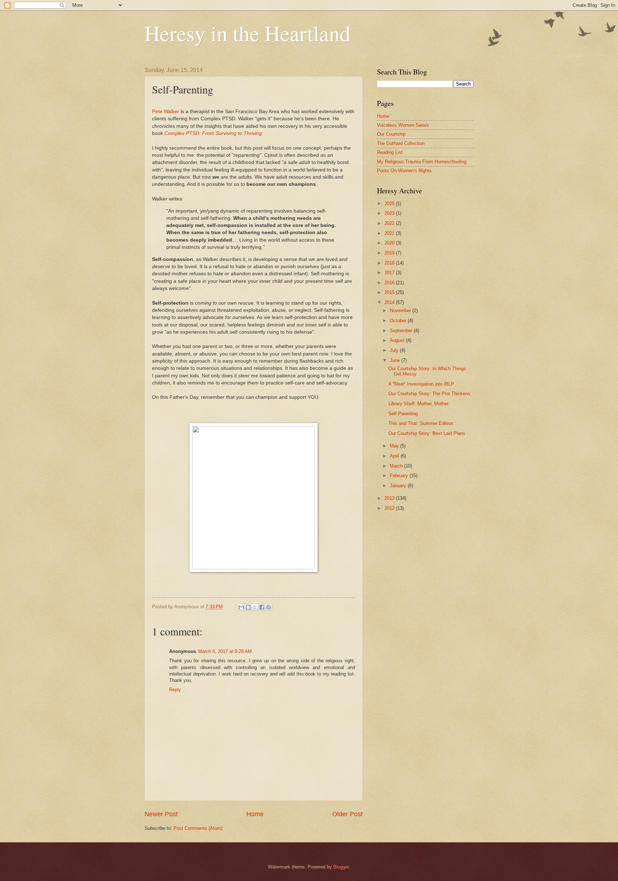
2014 (390, 302)
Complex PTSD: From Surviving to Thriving (213, 133)
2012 (390, 508)
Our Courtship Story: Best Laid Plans (426, 433)
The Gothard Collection (401, 143)
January (399, 485)
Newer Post (161, 814)
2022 (390, 223)
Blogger (341, 867)
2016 (390, 282)
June (395, 360)
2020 (390, 243)
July (395, 350)
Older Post (347, 814)
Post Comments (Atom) (197, 828)
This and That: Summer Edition (420, 423)
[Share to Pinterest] (268, 607)
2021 (390, 233)
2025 (390, 203)
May (395, 446)
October (399, 320)
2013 (390, 498)
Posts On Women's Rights (404, 170)
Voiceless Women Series (403, 125)
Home (255, 814)
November (401, 310)
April (395, 456)
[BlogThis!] (248, 607)
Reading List (390, 152)
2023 (390, 213)
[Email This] (241, 607)
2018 (390, 263)
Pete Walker (165, 111)
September (402, 330)
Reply (175, 689)
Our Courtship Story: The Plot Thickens (429, 393)
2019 (390, 253)
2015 (390, 292)
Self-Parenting (403, 413)
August (398, 340)
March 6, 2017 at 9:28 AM (225, 651)
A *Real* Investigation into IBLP (421, 384)
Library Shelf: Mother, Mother (418, 403)
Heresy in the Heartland (247, 33)
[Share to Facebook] (261, 607)
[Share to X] (255, 607)
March (397, 466)
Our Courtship (391, 134)
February (399, 475)
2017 (390, 272)
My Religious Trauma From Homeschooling (421, 161)
